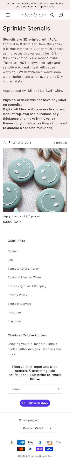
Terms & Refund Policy (23, 268)
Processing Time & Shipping (27, 286)
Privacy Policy (17, 295)
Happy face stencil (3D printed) (22, 216)
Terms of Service (19, 303)
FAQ (10, 259)
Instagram (15, 312)
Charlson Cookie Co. (40, 456)
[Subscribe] (57, 389)
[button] (8, 15)
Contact (13, 251)
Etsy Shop (15, 321)
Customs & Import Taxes (24, 277)
